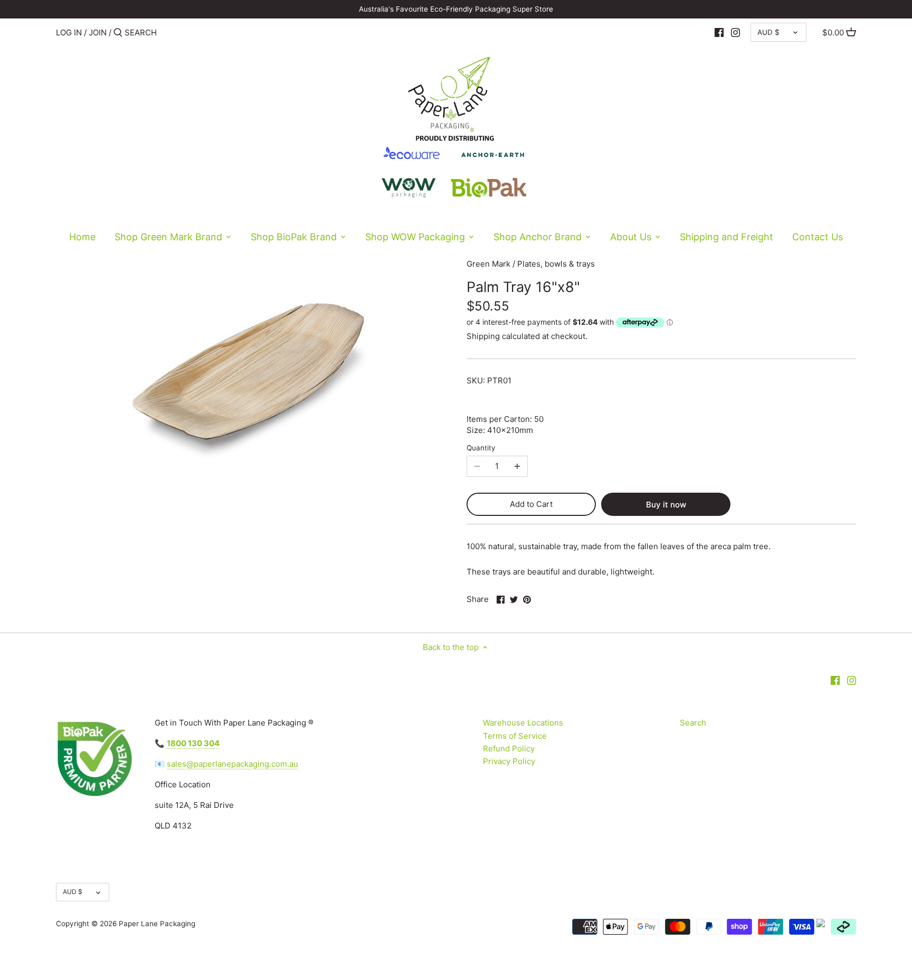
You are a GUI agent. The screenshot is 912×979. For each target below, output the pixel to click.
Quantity (481, 448)
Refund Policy (509, 748)
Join (98, 32)
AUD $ (768, 32)
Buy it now (666, 505)
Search (693, 723)
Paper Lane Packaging (157, 923)
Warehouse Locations (523, 723)
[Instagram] (735, 32)
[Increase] (517, 466)
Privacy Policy (509, 761)
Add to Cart (531, 504)
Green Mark (488, 264)
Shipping (483, 336)
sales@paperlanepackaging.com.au (232, 764)
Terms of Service (515, 736)
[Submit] (117, 33)
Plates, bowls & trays (556, 264)
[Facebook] (719, 32)
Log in (69, 32)
